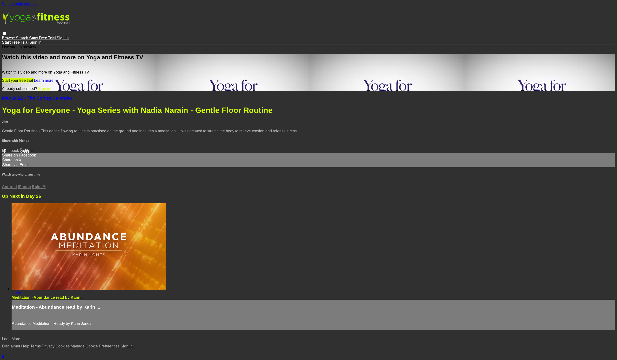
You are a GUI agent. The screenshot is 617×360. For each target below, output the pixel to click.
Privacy (48, 346)
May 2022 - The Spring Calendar (37, 98)
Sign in (63, 38)
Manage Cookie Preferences (96, 346)
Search (22, 38)
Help (25, 346)
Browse (9, 38)
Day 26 (33, 196)
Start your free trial (18, 80)
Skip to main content (19, 4)
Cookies (63, 346)
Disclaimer (11, 346)
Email (29, 151)
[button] (4, 33)
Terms (36, 346)
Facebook (11, 151)
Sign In (35, 42)
